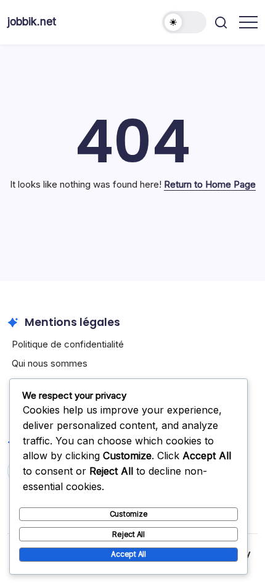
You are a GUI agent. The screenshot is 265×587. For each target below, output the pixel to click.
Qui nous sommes (50, 363)
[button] (184, 22)
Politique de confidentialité (68, 344)
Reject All (128, 534)
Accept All (128, 554)
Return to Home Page (210, 184)
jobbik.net (31, 21)
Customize (129, 513)
